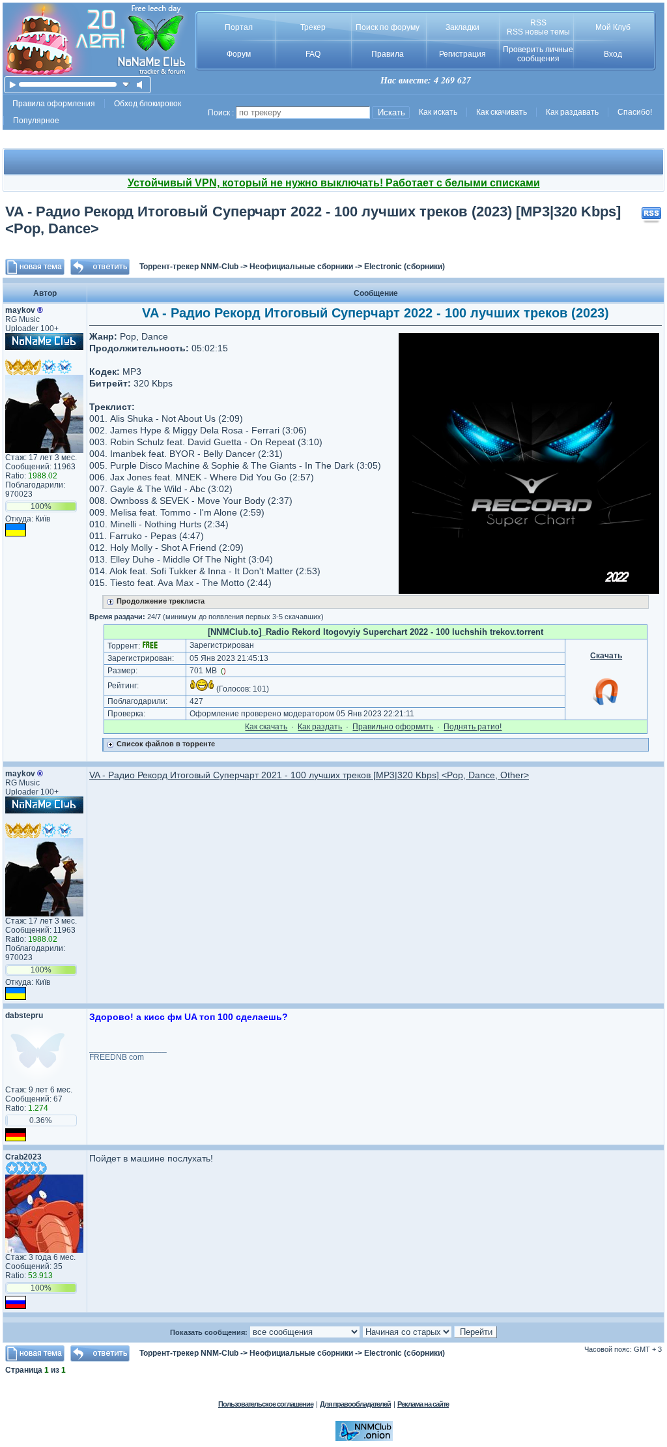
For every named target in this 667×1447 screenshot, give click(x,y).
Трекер (313, 27)
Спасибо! (634, 112)
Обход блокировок (147, 103)
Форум (239, 54)
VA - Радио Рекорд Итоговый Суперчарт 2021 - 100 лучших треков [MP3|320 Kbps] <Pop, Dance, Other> (309, 775)
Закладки (462, 27)
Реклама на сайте (423, 1404)
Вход (613, 54)
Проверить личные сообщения (538, 54)
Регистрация (462, 54)
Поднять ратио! (473, 726)
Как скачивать (501, 112)
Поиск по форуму (387, 27)
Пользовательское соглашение (265, 1404)
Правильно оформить (392, 726)
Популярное (36, 120)
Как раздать (320, 726)
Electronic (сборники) (404, 266)
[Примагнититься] (606, 705)
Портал (239, 27)
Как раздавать (572, 112)
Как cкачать (266, 726)
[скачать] (126, 84)
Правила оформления (53, 103)
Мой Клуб (613, 27)
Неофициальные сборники (301, 266)
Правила (387, 54)
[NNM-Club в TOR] (364, 1438)
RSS (538, 22)
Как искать (438, 112)
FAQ (312, 54)
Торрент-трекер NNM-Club (188, 266)
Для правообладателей (355, 1404)
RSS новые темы (538, 32)
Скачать (606, 655)
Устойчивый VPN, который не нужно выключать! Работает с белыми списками (334, 182)
